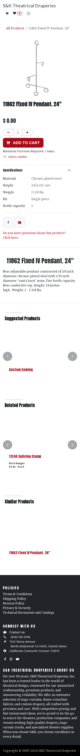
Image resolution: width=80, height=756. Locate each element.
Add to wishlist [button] (17, 156)
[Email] (19, 222)
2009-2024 (30, 750)
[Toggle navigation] (28, 13)
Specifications (13, 170)
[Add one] (27, 132)
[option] (40, 356)
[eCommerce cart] (7, 13)
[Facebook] (8, 222)
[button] (23, 143)
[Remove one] (8, 132)
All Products (15, 28)
